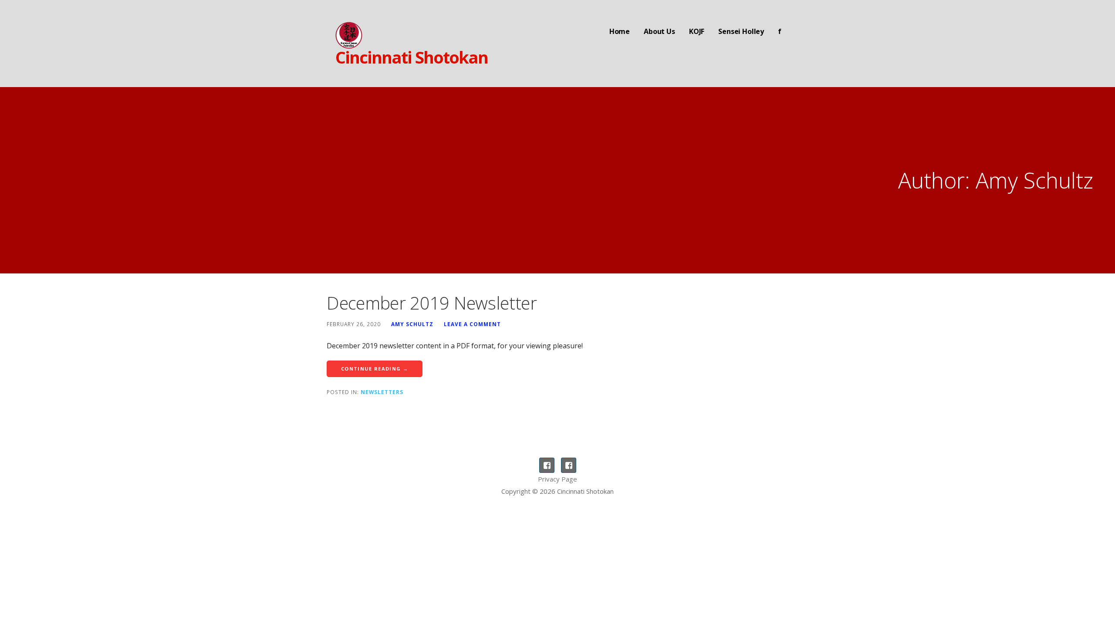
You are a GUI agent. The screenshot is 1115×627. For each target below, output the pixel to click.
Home (619, 31)
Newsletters (382, 391)
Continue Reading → (374, 368)
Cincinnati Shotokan (411, 57)
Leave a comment (472, 323)
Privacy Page (557, 479)
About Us (659, 31)
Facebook (546, 465)
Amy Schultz (412, 323)
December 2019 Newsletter (432, 303)
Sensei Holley (741, 31)
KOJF (696, 31)
